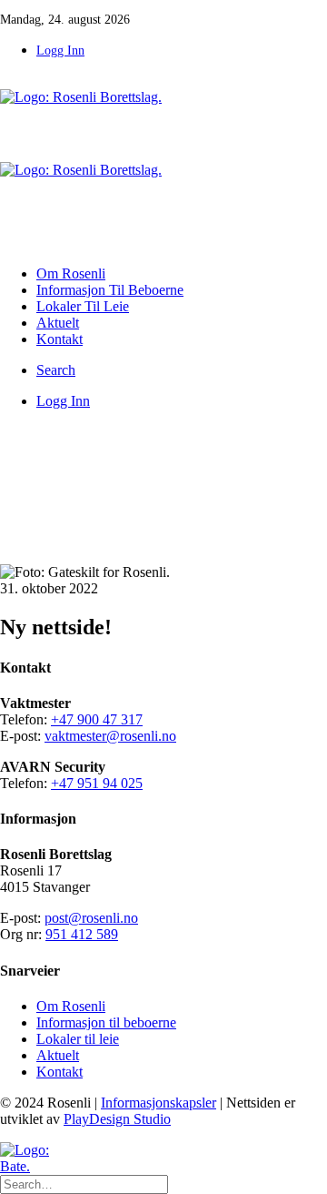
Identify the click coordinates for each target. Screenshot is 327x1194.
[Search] (84, 1183)
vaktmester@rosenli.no (110, 736)
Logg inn (60, 50)
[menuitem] (181, 50)
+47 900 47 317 (97, 719)
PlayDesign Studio (117, 1119)
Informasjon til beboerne (109, 290)
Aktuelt (57, 322)
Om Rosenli (70, 273)
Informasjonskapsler (158, 1102)
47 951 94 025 (101, 783)
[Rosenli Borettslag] (163, 162)
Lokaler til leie (82, 306)
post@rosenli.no (91, 918)
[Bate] (41, 1158)
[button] (55, 370)
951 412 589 (81, 934)
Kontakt (59, 339)
